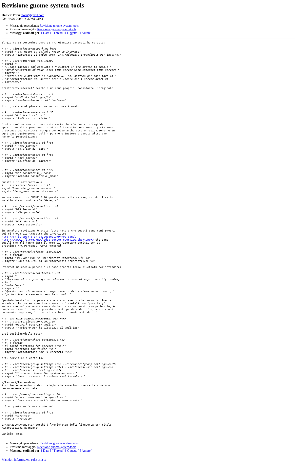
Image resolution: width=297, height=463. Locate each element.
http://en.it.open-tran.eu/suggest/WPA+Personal (39, 236)
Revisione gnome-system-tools (59, 25)
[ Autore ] (86, 33)
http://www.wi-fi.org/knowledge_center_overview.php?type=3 (48, 239)
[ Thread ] (58, 33)
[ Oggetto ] (72, 33)
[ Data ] (46, 33)
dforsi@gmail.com (32, 15)
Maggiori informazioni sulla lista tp (24, 459)
